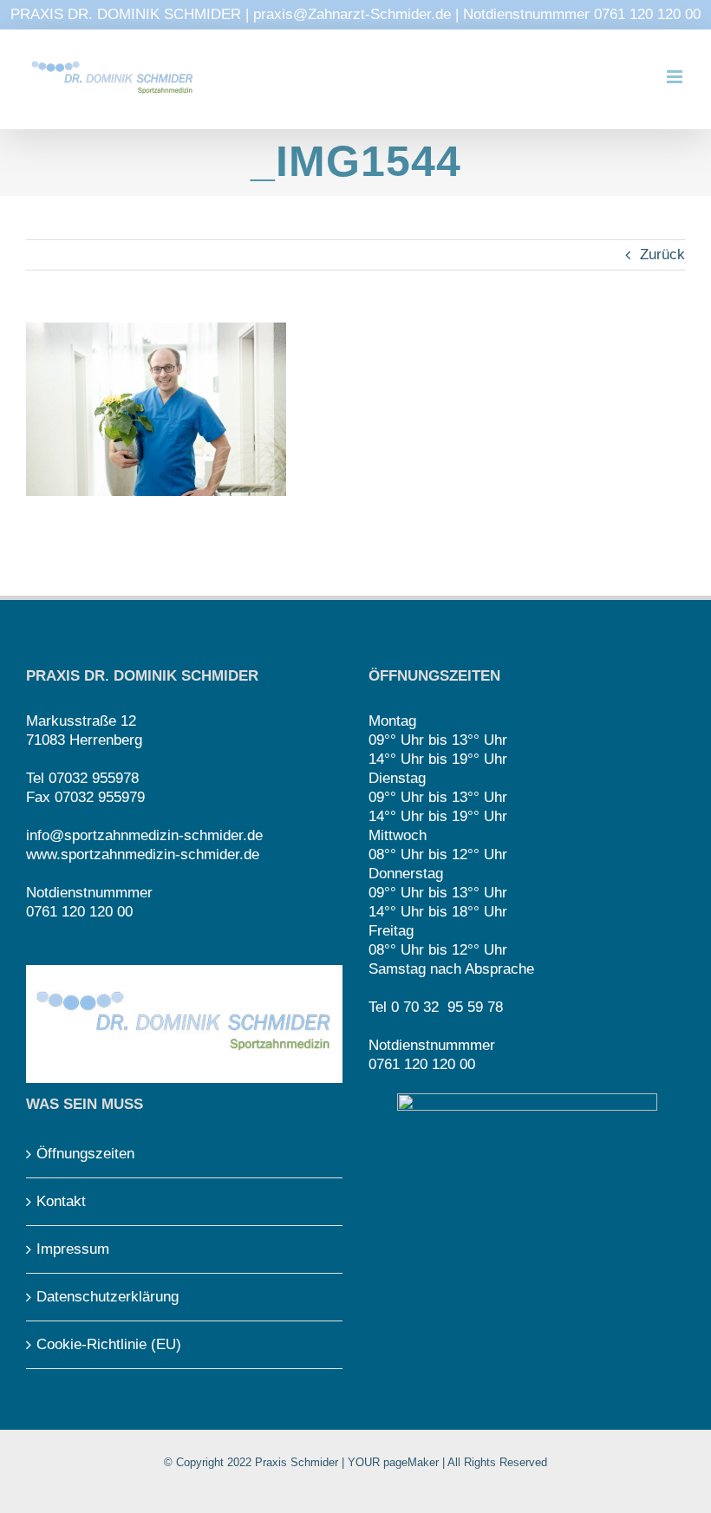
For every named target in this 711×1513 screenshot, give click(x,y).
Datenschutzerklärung (107, 1296)
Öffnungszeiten (85, 1153)
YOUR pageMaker (393, 1462)
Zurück (662, 254)
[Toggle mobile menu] (676, 77)
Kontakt (61, 1201)
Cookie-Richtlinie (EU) (108, 1344)
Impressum (72, 1249)
